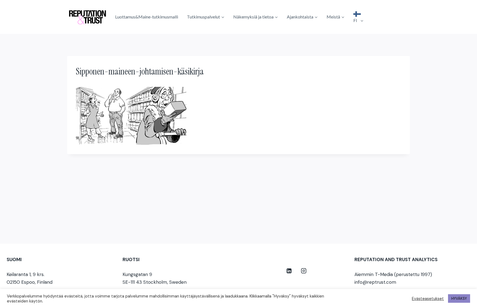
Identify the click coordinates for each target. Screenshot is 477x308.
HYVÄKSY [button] (459, 298)
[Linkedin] (289, 271)
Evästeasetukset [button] (428, 298)
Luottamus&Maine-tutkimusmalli (146, 16)
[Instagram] (303, 271)
